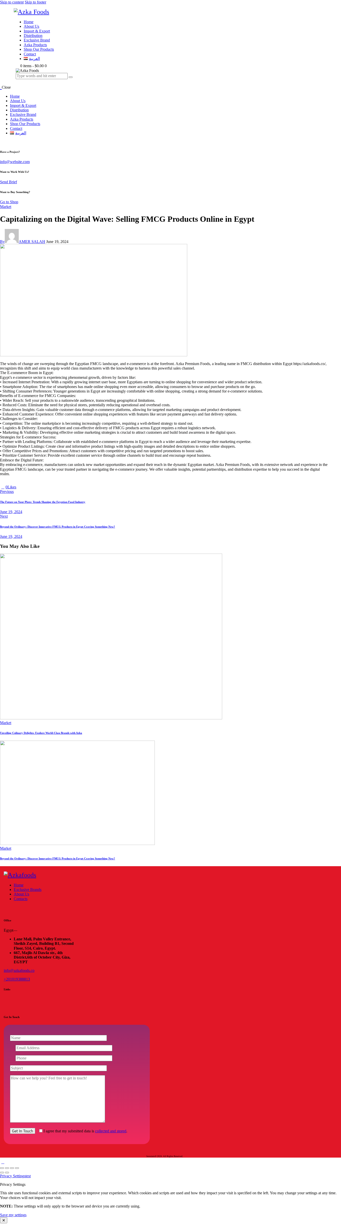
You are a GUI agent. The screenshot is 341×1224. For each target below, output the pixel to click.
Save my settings (13, 1215)
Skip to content (12, 2)
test (28, 1176)
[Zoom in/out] (2, 1168)
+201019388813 (17, 979)
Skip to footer (35, 2)
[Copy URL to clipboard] (36, 487)
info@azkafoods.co (19, 970)
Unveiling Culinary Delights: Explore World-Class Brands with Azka (41, 732)
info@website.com (15, 162)
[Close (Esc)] (17, 1168)
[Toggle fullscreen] (7, 1168)
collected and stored (110, 1131)
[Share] (12, 1168)
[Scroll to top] (2, 1162)
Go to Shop (9, 202)
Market (5, 206)
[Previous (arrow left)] (2, 1172)
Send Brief (8, 182)
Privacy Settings (12, 1176)
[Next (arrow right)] (7, 1172)
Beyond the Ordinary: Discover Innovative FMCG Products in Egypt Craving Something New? (57, 858)
